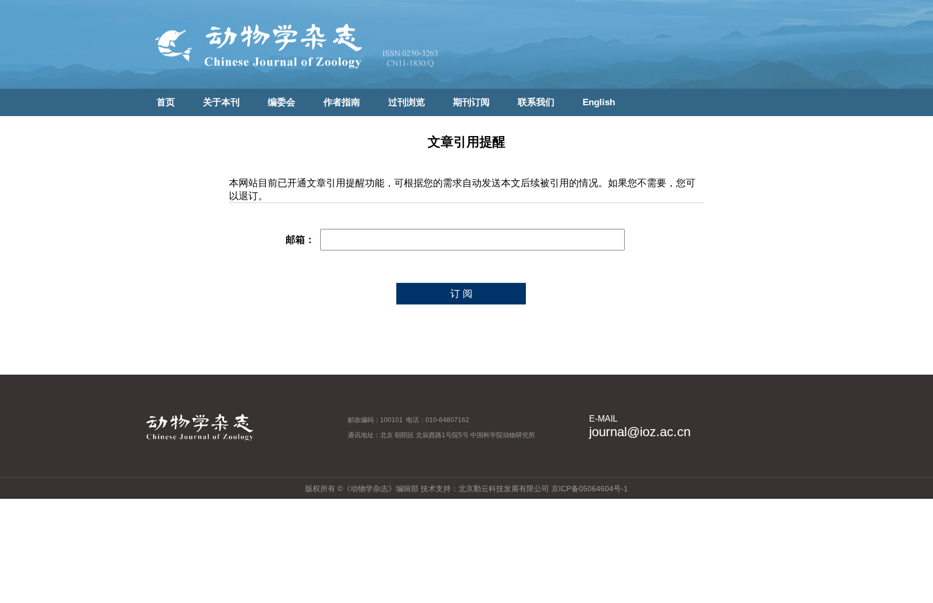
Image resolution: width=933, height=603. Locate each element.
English (599, 102)
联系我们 (536, 102)
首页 (166, 102)
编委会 (281, 102)
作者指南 (341, 102)
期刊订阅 (471, 102)
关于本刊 (221, 102)
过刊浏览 (406, 102)
